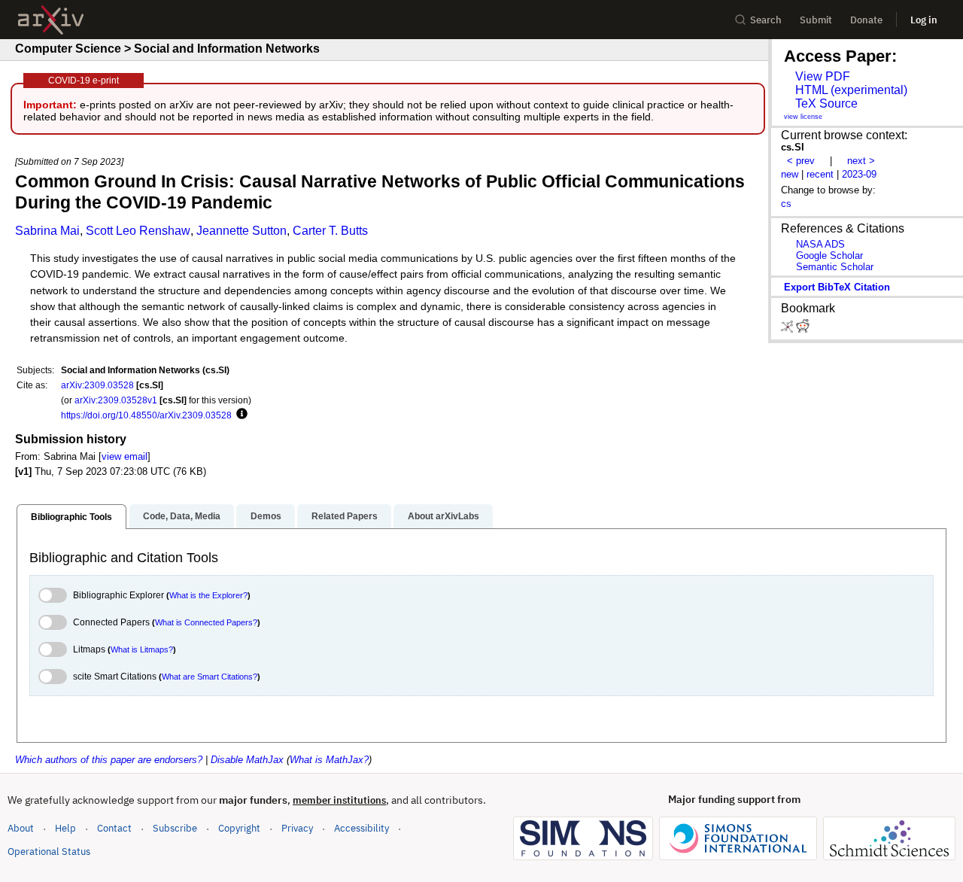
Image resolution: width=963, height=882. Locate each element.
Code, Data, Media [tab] (181, 516)
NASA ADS (820, 244)
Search (766, 20)
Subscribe (175, 828)
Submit (816, 20)
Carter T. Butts (330, 230)
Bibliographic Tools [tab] (71, 517)
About (21, 828)
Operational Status (49, 851)
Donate (866, 20)
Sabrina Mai (47, 230)
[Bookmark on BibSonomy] (788, 329)
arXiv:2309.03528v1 (115, 400)
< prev (801, 160)
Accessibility (361, 828)
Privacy (297, 828)
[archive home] (51, 20)
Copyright (239, 828)
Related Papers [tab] (344, 516)
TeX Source (826, 103)
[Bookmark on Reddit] (803, 329)
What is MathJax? (329, 759)
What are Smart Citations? (209, 676)
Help (65, 828)
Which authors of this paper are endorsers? (108, 759)
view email (124, 456)
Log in (923, 20)
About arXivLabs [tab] (443, 516)
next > (861, 160)
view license (803, 116)
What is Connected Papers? (206, 622)
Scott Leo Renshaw (138, 230)
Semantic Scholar (834, 266)
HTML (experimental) (851, 90)
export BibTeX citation (837, 287)
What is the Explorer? (208, 595)
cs (786, 203)
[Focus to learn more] (240, 414)
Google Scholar (829, 255)
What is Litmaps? (142, 649)
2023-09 (859, 174)
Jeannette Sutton (241, 230)
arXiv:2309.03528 (97, 385)
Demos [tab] (266, 516)
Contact (114, 828)
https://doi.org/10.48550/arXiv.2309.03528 (146, 415)
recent (820, 174)
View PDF (822, 76)
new (789, 174)
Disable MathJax (247, 759)
